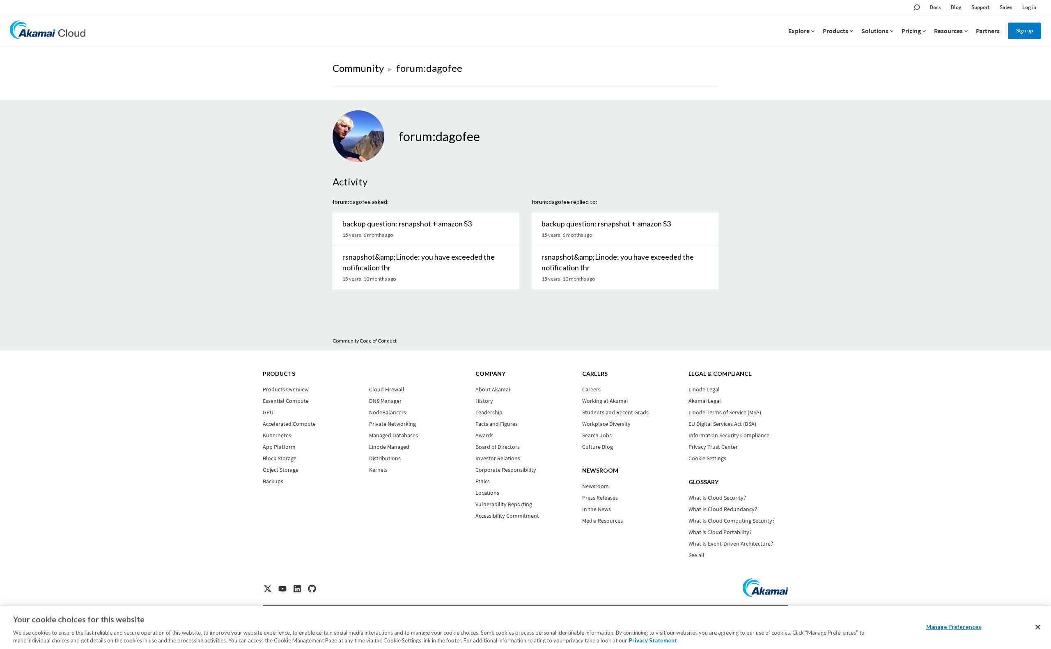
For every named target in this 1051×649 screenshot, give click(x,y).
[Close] (1038, 627)
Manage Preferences (953, 627)
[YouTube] (282, 589)
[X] (268, 589)
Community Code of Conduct (365, 341)
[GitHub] (312, 589)
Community (358, 68)
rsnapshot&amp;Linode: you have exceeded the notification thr (418, 262)
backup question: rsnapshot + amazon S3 (407, 223)
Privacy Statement (653, 640)
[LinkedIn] (297, 589)
